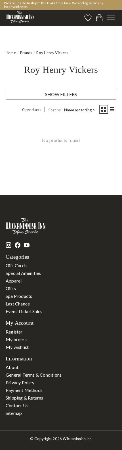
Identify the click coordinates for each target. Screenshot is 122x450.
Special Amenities (23, 273)
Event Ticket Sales (24, 311)
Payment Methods (24, 390)
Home (11, 52)
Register (14, 331)
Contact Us (17, 405)
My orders (16, 339)
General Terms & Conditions (34, 374)
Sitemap (14, 413)
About (12, 367)
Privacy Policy (20, 382)
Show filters (61, 94)
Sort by (54, 110)
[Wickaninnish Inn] (20, 17)
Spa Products (19, 296)
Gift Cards (16, 265)
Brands (26, 52)
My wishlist (17, 347)
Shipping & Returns (24, 397)
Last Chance (18, 303)
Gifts (11, 288)
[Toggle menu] (110, 18)
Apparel (14, 280)
